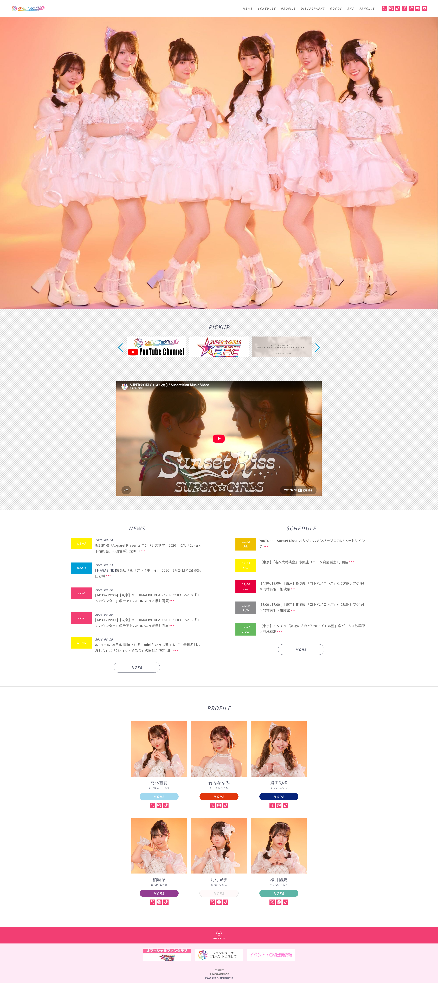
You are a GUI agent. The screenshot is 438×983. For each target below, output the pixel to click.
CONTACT (219, 970)
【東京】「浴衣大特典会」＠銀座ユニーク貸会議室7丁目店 (304, 561)
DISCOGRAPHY (313, 8)
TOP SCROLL (219, 938)
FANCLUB (367, 8)
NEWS (248, 8)
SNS (350, 8)
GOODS (336, 8)
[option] (219, 163)
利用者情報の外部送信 (219, 973)
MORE (136, 667)
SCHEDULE (267, 8)
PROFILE (288, 8)
